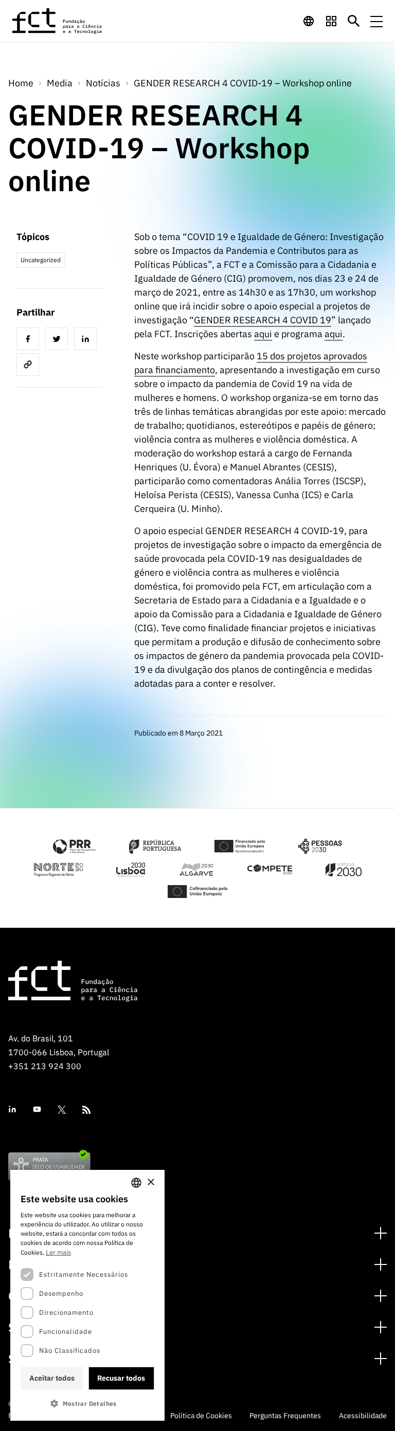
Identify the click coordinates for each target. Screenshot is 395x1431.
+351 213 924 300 (44, 1066)
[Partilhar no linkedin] (87, 340)
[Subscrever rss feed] (86, 1109)
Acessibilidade (363, 1415)
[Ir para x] (61, 1109)
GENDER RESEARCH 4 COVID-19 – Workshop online (243, 83)
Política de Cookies (201, 1415)
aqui (263, 334)
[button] (87, 1403)
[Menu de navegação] (376, 21)
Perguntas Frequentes (285, 1415)
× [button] (150, 1182)
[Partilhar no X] (58, 340)
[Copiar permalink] (29, 366)
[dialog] (87, 1295)
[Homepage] (57, 21)
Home (20, 83)
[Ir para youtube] (37, 1109)
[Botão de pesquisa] (354, 21)
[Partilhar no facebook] (29, 340)
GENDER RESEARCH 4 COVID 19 (262, 320)
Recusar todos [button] (121, 1378)
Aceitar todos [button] (52, 1378)
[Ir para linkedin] (12, 1109)
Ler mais (58, 1252)
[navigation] (308, 21)
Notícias (103, 83)
